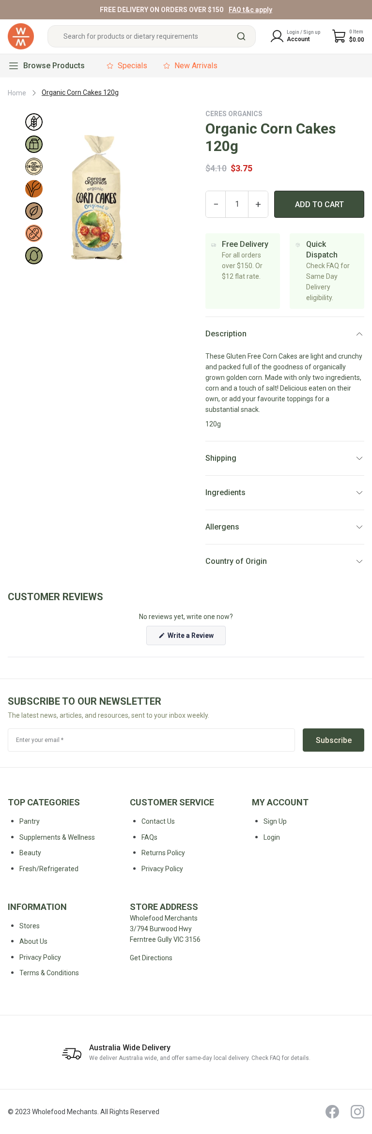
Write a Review (196, 638)
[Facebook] (332, 1112)
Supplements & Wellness (57, 837)
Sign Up (275, 821)
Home (17, 93)
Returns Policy (163, 853)
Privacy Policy (40, 957)
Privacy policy (162, 869)
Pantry (29, 821)
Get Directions (151, 958)
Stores (29, 926)
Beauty (30, 853)
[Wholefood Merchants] (21, 36)
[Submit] (244, 36)
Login (272, 837)
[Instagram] (357, 1112)
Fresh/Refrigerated (48, 869)
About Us (33, 941)
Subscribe (334, 740)
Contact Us (158, 821)
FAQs (149, 837)
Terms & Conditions (49, 973)
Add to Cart (319, 204)
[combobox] (151, 36)
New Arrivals (195, 65)
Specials (132, 65)
